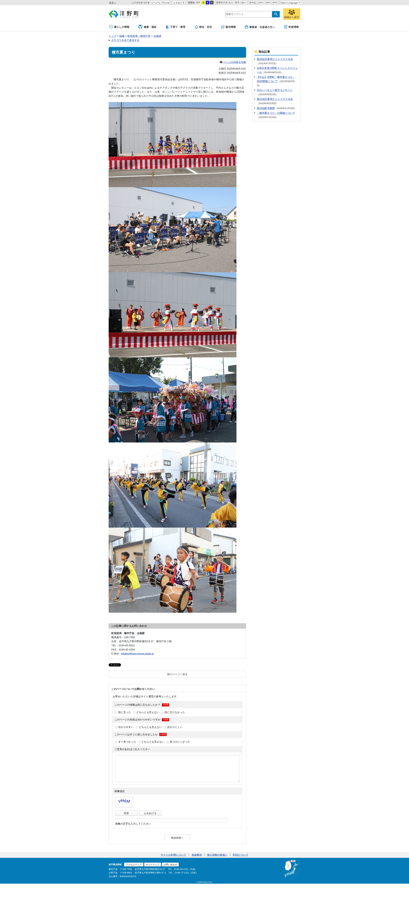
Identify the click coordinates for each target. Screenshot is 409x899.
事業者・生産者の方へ (262, 27)
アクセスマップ (134, 864)
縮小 (243, 2)
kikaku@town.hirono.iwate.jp (137, 653)
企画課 (157, 36)
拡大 (231, 2)
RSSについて (240, 854)
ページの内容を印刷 (234, 62)
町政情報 (294, 27)
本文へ (112, 2)
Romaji (165, 2)
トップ (112, 36)
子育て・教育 (177, 27)
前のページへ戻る (177, 674)
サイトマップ (152, 864)
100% (268, 2)
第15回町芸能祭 (266, 108)
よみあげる (179, 2)
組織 (121, 36)
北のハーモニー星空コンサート (275, 90)
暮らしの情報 (121, 27)
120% (260, 2)
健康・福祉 (150, 27)
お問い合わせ (170, 864)
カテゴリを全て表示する (125, 40)
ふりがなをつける (141, 2)
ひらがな (155, 2)
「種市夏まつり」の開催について (276, 113)
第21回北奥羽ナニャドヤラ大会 (275, 99)
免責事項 (197, 854)
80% (275, 2)
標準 (198, 2)
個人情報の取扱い (217, 854)
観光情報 (231, 27)
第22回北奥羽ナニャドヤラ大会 (275, 59)
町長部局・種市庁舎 (138, 36)
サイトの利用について (173, 854)
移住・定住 (205, 27)
